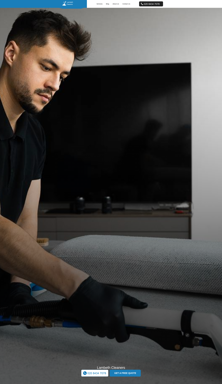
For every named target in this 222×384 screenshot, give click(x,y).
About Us (116, 4)
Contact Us (126, 4)
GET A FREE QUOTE (125, 373)
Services (100, 4)
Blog (107, 4)
